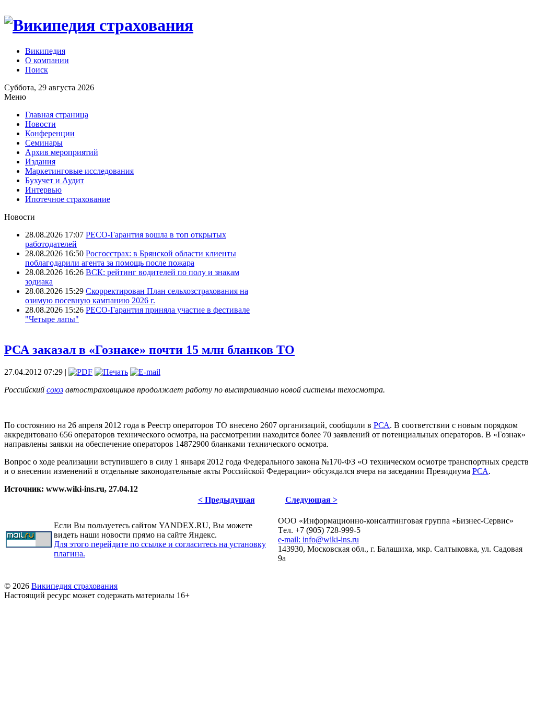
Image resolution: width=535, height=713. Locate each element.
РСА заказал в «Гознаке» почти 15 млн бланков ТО (149, 349)
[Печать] (111, 371)
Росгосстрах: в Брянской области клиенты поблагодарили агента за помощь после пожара (130, 258)
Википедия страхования (74, 585)
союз (54, 389)
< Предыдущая (226, 499)
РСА (382, 425)
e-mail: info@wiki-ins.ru (318, 539)
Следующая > (311, 499)
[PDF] (80, 371)
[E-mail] (145, 371)
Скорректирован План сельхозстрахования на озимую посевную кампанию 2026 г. (136, 296)
